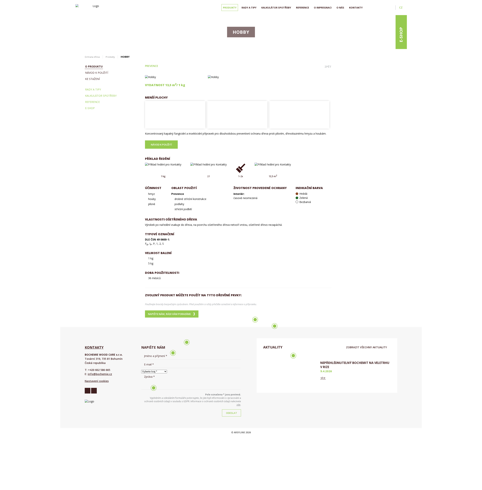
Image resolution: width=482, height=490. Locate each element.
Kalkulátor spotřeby (276, 7)
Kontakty (356, 7)
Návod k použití (96, 72)
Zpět (328, 66)
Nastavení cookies (97, 381)
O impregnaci (323, 7)
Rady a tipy (249, 7)
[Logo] (94, 7)
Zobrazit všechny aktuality (366, 347)
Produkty (229, 7)
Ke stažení (92, 79)
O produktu (94, 66)
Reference (302, 7)
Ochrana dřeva (92, 56)
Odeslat (231, 413)
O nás (340, 7)
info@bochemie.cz (100, 374)
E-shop (401, 34)
